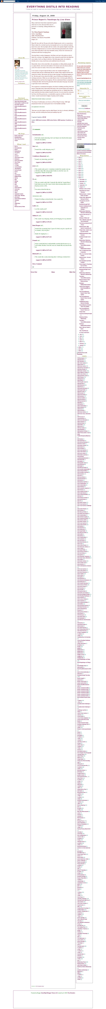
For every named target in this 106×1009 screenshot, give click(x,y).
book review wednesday (83, 672)
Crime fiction (80, 716)
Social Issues (80, 905)
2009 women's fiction (82, 431)
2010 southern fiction (82, 491)
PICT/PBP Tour (80, 852)
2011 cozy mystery (81, 504)
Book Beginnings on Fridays (84, 662)
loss (78, 806)
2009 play (79, 402)
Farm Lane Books (19, 160)
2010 (79, 176)
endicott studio (80, 120)
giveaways (79, 771)
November (82, 181)
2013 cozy (79, 543)
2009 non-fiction (81, 399)
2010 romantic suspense (83, 488)
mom (78, 819)
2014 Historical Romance (83, 580)
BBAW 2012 (80, 653)
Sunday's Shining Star (82, 911)
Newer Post (34, 272)
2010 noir (79, 475)
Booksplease (18, 151)
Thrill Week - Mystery (82, 928)
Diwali (78, 732)
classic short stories (82, 713)
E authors (79, 737)
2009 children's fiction (82, 372)
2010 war (79, 496)
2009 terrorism (80, 423)
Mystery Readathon (82, 824)
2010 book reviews (81, 445)
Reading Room (18, 137)
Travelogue (80, 943)
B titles (79, 646)
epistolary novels (81, 741)
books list (79, 680)
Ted (15, 201)
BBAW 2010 (80, 649)
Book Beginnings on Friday (83, 659)
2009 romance (80, 407)
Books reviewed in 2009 (83, 692)
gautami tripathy (20, 67)
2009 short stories (81, 412)
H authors (79, 779)
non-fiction (79, 833)
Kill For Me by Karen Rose (85, 267)
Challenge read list (81, 710)
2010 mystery (80, 473)
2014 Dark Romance (82, 572)
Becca (16, 146)
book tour (79, 673)
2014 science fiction (82, 599)
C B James (17, 152)
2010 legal (79, 466)
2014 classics (80, 564)
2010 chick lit (80, 447)
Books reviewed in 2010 (83, 694)
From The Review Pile (82, 765)
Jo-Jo (34, 166)
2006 (79, 350)
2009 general (80, 378)
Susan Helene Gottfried (20, 198)
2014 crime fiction (81, 570)
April (81, 339)
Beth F (16, 149)
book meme (80, 667)
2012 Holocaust (81, 529)
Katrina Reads (18, 170)
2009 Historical (80, 385)
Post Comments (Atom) (40, 986)
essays (79, 743)
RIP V (78, 886)
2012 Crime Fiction (81, 524)
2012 (79, 172)
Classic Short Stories (82, 118)
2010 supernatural (81, 493)
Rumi (78, 889)
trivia (78, 944)
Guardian (79, 121)
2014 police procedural (82, 592)
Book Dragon (36, 225)
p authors (79, 843)
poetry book (80, 857)
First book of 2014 (81, 751)
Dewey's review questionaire (84, 729)
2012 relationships (81, 537)
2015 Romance (80, 615)
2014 (79, 168)
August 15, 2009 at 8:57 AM (43, 237)
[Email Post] (46, 117)
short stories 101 (81, 132)
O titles (79, 840)
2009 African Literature (82, 367)
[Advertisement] (54, 25)
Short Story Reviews (19, 139)
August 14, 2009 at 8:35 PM (43, 162)
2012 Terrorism (81, 540)
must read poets (81, 822)
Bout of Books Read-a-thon (83, 697)
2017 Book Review (81, 627)
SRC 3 (78, 906)
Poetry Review (80, 863)
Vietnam (79, 955)
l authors (79, 802)
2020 (79, 159)
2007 (79, 349)
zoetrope (79, 139)
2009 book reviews (81, 370)
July (81, 334)
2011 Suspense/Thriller (82, 518)
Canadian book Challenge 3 (83, 703)
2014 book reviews (81, 561)
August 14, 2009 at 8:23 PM (43, 152)
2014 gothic (80, 576)
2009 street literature (82, 420)
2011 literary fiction (81, 512)
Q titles (79, 867)
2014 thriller (80, 603)
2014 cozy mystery (81, 569)
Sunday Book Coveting (82, 908)
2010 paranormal (81, 478)
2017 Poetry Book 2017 (82, 629)
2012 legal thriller (81, 531)
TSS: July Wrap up (83, 330)
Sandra (16, 186)
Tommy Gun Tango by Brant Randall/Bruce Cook (84, 288)
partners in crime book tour (83, 847)
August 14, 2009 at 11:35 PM (44, 192)
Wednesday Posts (81, 962)
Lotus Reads (18, 174)
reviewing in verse (81, 882)
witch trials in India (81, 965)
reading (79, 879)
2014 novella (80, 589)
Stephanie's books (19, 194)
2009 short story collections (84, 413)
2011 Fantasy (80, 510)
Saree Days (80, 897)
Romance (79, 887)
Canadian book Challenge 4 (83, 706)
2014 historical (80, 578)
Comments (81, 93)
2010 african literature (82, 442)
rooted (16, 140)
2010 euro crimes (81, 453)
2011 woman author (82, 519)
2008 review (80, 364)
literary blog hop (81, 805)
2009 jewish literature (82, 388)
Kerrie (16, 171)
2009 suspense (81, 421)
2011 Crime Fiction (81, 508)
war (78, 960)
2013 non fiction (81, 553)
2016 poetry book (81, 624)
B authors (79, 645)
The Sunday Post (81, 927)
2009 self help (80, 410)
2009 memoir (80, 393)
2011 (79, 174)
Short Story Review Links (20, 101)
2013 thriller (80, 559)
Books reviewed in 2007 (83, 689)
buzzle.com (80, 115)
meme (78, 813)
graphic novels (80, 775)
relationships (80, 881)
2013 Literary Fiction (82, 551)
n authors (79, 825)
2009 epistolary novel (82, 375)
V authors (79, 950)
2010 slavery (80, 489)
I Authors (79, 786)
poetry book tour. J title (82, 859)
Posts (80, 90)
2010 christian (80, 448)
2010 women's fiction (82, 497)
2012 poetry (80, 535)
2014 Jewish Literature (82, 583)
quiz (78, 868)
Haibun (79, 783)
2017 (79, 163)
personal (79, 851)
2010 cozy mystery (81, 450)
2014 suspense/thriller (82, 602)
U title (78, 949)
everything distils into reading (53, 6)
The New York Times (82, 136)
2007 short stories (81, 363)
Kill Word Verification (82, 800)
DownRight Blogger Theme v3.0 (49, 993)
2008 (79, 347)
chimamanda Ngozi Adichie (83, 117)
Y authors (79, 974)
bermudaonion (37, 135)
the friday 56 (80, 925)
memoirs (79, 816)
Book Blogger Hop (81, 665)
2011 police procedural (82, 513)
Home (53, 272)
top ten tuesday (81, 941)
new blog (79, 832)
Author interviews (81, 643)
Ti (33, 179)
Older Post (72, 272)
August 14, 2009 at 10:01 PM (44, 176)
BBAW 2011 (80, 651)
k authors (79, 797)
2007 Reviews (80, 361)
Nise (16, 184)
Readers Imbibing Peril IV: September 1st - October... (85, 207)
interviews (79, 790)
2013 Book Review (81, 542)
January (82, 345)
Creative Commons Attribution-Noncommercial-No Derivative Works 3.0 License (84, 152)
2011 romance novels (82, 516)
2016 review (80, 626)
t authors (79, 914)
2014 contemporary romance (84, 565)
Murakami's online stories (83, 124)
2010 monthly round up (82, 472)
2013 (79, 170)
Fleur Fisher (17, 162)
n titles (78, 827)
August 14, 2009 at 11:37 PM (44, 202)
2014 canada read (81, 562)
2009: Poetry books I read (83, 432)
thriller (78, 930)
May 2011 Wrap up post (82, 811)
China (78, 711)
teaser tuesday (80, 917)
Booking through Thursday (83, 675)
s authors (79, 892)
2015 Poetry (80, 613)
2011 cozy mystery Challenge (84, 505)
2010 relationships (81, 483)
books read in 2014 (81, 683)
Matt (16, 179)
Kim (15, 173)
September (82, 185)
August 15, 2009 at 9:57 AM (43, 250)
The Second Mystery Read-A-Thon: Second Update (85, 298)
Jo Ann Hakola (18, 167)
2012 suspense (81, 538)
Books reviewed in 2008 (83, 691)
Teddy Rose (17, 203)
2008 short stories (81, 366)
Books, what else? (19, 135)
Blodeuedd (36, 254)
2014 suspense (81, 600)
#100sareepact (80, 358)
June (81, 336)
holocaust (79, 784)
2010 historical (80, 464)
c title (78, 702)
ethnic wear (80, 744)
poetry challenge (81, 860)
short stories (80, 901)
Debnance (17, 159)
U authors (79, 947)
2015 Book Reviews (82, 607)
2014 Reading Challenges (83, 596)
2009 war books (81, 427)
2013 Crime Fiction (81, 545)
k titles (78, 798)
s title (78, 893)
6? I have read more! (84, 332)
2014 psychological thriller (83, 594)
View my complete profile (19, 81)
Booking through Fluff (84, 204)
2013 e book (80, 548)
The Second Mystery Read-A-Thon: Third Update (84, 293)
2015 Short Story (81, 616)
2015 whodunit (80, 618)
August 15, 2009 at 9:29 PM (43, 260)
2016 (79, 165)
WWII (78, 973)
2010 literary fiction (81, 467)
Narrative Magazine (82, 126)
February (82, 343)
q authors (79, 865)
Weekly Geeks (80, 963)
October (82, 183)
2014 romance (80, 597)
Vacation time (80, 954)
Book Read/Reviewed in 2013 (84, 668)
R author (79, 871)
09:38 (44, 117)
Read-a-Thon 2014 (81, 878)
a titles (78, 635)
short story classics (82, 134)
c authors (79, 700)
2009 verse (80, 426)
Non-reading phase (81, 835)
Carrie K (17, 155)
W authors (79, 957)
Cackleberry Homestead (39, 156)
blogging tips (80, 657)
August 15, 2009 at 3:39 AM (43, 222)
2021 (79, 157)
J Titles (79, 795)
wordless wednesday (82, 970)
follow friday (80, 756)
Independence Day (81, 789)
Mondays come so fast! (84, 188)
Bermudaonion (18, 148)
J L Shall (17, 165)
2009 (79, 177)
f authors (79, 746)
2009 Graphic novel (81, 382)
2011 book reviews (81, 502)
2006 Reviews (80, 359)
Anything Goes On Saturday (83, 637)
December (82, 179)
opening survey (81, 841)
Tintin (78, 935)
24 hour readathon (81, 632)
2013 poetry (80, 554)
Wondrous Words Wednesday (84, 966)
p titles (78, 844)
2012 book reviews (81, 521)
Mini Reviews (80, 817)
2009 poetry (80, 404)
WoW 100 (79, 971)
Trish (16, 205)
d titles (78, 727)
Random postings (81, 876)
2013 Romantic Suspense (83, 556)
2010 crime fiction (81, 451)
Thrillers (79, 931)
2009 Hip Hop (80, 383)
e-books (79, 740)
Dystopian (79, 735)
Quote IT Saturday (81, 870)
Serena (16, 190)
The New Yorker (81, 137)
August (81, 187)
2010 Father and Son (82, 454)
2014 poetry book (81, 591)
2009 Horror (80, 386)
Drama (79, 733)
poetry (78, 855)
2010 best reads (81, 443)
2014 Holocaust (81, 581)
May (81, 338)
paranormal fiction (81, 846)
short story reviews (82, 903)
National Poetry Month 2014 (83, 828)
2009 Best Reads (81, 369)
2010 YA (79, 500)
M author (79, 808)
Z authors (79, 977)
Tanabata (17, 200)
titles (78, 936)
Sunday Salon (80, 909)
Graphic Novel (80, 773)
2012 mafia (80, 534)
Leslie (34, 206)
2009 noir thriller (81, 397)
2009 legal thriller (81, 390)
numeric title (80, 836)
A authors (79, 634)
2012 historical (80, 527)
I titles (78, 787)
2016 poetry (80, 622)
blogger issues (80, 654)
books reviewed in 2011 (82, 695)
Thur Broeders (71, 993)
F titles (78, 748)
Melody (16, 181)
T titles (78, 916)
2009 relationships (81, 405)
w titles (79, 958)
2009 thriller (80, 424)
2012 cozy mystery (81, 523)
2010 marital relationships (83, 469)
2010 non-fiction (81, 477)
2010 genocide (80, 459)
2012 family (80, 526)
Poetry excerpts (81, 862)
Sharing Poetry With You (83, 900)
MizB (16, 182)
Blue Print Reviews (81, 113)
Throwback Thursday (82, 933)
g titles (78, 768)
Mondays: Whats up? (84, 218)
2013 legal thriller (81, 550)
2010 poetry (80, 480)
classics (79, 714)
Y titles (79, 976)
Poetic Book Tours (81, 854)
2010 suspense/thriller (82, 494)
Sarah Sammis (18, 187)
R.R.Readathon (80, 874)
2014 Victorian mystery (82, 605)
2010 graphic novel (81, 462)
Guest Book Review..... (82, 776)
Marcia (16, 178)
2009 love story (81, 391)
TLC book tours (81, 938)
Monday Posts (80, 821)
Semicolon (17, 189)
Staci (34, 146)
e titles (78, 738)
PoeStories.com (81, 128)
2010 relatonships (81, 485)
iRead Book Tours (81, 792)
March (81, 341)
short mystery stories (82, 131)
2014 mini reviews (81, 586)
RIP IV (78, 884)
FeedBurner (87, 108)
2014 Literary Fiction (82, 584)
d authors (79, 726)
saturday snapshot (81, 898)
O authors (79, 838)
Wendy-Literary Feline (20, 206)
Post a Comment (37, 264)
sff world (79, 129)
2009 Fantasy (80, 377)
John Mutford (18, 168)
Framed (16, 163)
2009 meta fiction (81, 394)
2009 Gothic (80, 380)
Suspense (79, 913)
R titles (79, 873)
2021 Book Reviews (82, 630)
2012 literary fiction (81, 532)
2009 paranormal (81, 401)
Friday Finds (82, 311)
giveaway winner (81, 770)
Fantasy (79, 749)
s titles (78, 895)
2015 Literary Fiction (82, 611)
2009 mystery (80, 396)
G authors (79, 767)
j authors (79, 794)
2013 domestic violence (83, 546)
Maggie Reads (18, 176)
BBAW (78, 648)
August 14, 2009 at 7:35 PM (43, 143)
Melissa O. (35, 215)
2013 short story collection (83, 557)
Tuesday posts (80, 946)
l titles (78, 803)
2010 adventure (81, 440)
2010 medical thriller (82, 470)
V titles (79, 952)
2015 (79, 166)
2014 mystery (80, 588)
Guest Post (80, 778)
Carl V (16, 154)
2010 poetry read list (82, 481)
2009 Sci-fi (79, 409)
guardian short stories (82, 123)
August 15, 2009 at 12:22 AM (44, 212)
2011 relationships (81, 515)
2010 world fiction (81, 499)
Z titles (78, 979)
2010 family (80, 439)
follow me (79, 757)
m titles (79, 809)
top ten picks (80, 939)
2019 (79, 161)
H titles (79, 781)
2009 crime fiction (81, 374)
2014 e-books (80, 573)
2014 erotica (80, 575)
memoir (79, 814)
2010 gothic (80, 461)
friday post (79, 763)
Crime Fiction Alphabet (82, 718)
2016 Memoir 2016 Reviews (83, 619)
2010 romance (80, 486)
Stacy (16, 192)
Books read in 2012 (81, 681)
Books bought (80, 678)
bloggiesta (79, 656)
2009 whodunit (80, 429)
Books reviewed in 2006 (83, 687)
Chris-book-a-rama (19, 157)
